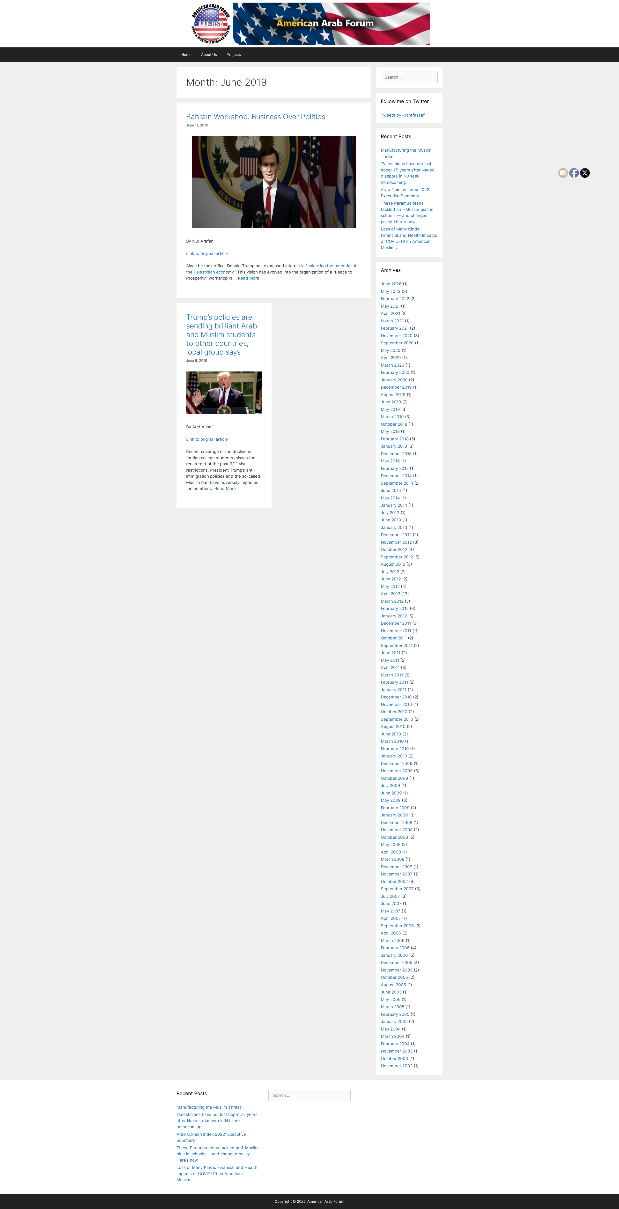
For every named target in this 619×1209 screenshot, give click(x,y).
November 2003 (397, 1051)
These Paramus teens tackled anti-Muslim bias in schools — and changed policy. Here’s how (218, 1154)
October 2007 (394, 881)
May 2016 (390, 461)
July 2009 (390, 785)
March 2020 (392, 365)
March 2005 (392, 1006)
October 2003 (394, 1058)
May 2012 (390, 586)
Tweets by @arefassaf (403, 115)
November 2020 (397, 335)
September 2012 (397, 557)
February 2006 (395, 947)
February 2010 (395, 748)
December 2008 (396, 822)
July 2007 (390, 896)
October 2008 (394, 837)
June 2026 (391, 284)
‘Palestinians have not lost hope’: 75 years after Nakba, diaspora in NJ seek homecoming (217, 1120)
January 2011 (393, 689)
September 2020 (397, 343)
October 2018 (394, 424)
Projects (234, 54)
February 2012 (395, 608)
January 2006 (394, 955)
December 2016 (396, 453)
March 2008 (392, 859)
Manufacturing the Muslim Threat (209, 1107)
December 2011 (396, 623)
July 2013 (390, 512)
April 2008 (391, 852)
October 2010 (394, 711)
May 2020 (390, 350)
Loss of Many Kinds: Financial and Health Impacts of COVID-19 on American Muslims (217, 1173)
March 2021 (392, 321)
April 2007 (391, 918)
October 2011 (394, 638)
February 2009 (395, 807)
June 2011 (390, 652)
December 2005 (396, 962)
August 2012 (393, 564)
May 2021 (390, 306)
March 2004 (393, 1036)
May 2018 (390, 431)
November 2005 (397, 970)
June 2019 (391, 402)
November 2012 (396, 542)
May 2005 (390, 999)
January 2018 (394, 446)
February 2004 (395, 1043)
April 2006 (391, 933)
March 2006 (393, 940)
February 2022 (395, 298)
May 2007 (390, 911)
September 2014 (397, 483)
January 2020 (394, 380)
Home (186, 54)
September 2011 (397, 645)
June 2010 (391, 734)
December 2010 (396, 697)
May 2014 (390, 498)
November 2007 (397, 874)
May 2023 (390, 291)
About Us (209, 54)
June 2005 (391, 992)
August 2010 (393, 726)
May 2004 (391, 1029)
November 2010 (396, 704)
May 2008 (390, 844)
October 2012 (394, 549)
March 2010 (392, 741)
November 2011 (396, 630)
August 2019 (393, 394)
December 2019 (396, 387)
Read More (248, 278)
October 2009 (394, 778)
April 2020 (391, 357)
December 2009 (397, 763)
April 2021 (390, 313)
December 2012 (396, 534)
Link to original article (207, 253)
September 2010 (397, 719)
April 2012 (390, 593)
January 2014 (394, 505)
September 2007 (397, 888)
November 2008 (397, 829)
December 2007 (396, 866)
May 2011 (390, 660)
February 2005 (395, 1014)
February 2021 (395, 328)
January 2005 (394, 1021)
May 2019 (390, 409)
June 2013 (391, 520)
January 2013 (394, 527)
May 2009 (391, 800)
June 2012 (391, 579)
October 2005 (394, 977)
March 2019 (392, 416)
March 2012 (392, 601)
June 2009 (391, 793)
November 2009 (397, 770)
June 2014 (391, 490)
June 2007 (391, 903)
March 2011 (392, 675)
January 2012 (394, 616)
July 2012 (390, 571)
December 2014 (396, 475)
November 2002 (397, 1065)
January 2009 (394, 815)
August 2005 (393, 984)
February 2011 (394, 682)
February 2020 (395, 372)
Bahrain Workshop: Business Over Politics (255, 116)
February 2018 (395, 439)
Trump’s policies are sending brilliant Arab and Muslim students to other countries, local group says (221, 334)
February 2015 (395, 468)
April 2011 (390, 667)
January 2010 (394, 756)
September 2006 (397, 925)
